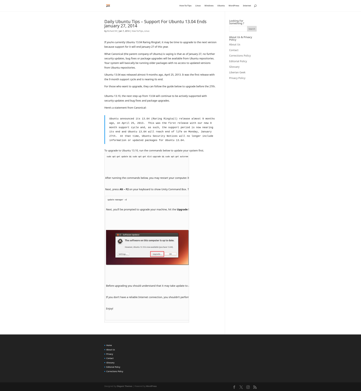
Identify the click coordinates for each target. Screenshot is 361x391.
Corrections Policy (240, 55)
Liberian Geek (237, 72)
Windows (208, 6)
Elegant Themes (124, 386)
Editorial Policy (238, 61)
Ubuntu (221, 6)
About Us (234, 44)
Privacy (109, 354)
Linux (198, 6)
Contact (233, 50)
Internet (247, 6)
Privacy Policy (237, 78)
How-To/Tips (185, 6)
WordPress (234, 6)
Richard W (112, 31)
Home (109, 345)
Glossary (234, 66)
